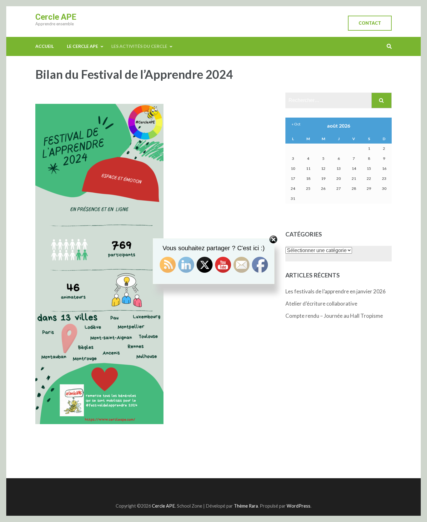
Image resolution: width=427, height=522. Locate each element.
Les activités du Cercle (139, 46)
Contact (370, 23)
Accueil (44, 46)
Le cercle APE (82, 46)
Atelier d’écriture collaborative (321, 303)
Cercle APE (55, 17)
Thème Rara (246, 506)
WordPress (298, 506)
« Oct (296, 124)
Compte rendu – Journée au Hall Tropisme (334, 315)
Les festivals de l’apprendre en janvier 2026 (335, 291)
